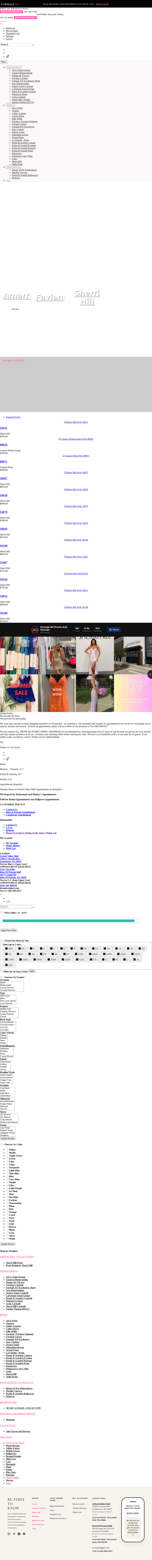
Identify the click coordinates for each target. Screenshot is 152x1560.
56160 (3, 545)
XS (94, 959)
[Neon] (3, 1040)
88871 (3, 461)
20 (143, 948)
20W (123, 954)
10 (85, 948)
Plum (11, 1206)
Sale (8, 901)
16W (95, 954)
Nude (12, 1221)
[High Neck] (7, 1093)
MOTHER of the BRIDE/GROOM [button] (17, 1414)
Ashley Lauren (13, 1326)
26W (25, 959)
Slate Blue (14, 1173)
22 (9, 954)
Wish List (10, 28)
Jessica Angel (12, 1344)
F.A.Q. (9, 827)
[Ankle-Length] (6, 1075)
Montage (10, 1419)
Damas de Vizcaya (15, 1282)
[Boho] (8, 998)
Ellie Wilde (11, 1331)
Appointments (57, 1506)
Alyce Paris (11, 1320)
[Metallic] (3, 1038)
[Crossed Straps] (8, 1025)
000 (10, 948)
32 (67, 954)
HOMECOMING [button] (9, 1271)
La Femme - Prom (15, 1352)
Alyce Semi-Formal (15, 1277)
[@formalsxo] (35, 630)
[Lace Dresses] (8, 1003)
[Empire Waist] (7, 1104)
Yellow (12, 1149)
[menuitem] (79, 28)
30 (56, 954)
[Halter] (7, 1091)
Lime (11, 1161)
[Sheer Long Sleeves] (9, 1122)
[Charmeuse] (5, 1062)
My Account (12, 31)
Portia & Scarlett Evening (19, 1358)
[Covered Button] (8, 1022)
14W (80, 954)
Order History (13, 845)
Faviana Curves (14, 1336)
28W (39, 959)
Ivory (12, 1218)
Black (12, 1230)
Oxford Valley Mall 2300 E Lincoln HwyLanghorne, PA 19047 (11, 859)
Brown (12, 1227)
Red (11, 1209)
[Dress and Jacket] (8, 1001)
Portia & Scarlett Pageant (19, 1360)
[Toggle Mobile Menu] (1, 894)
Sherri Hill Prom (14, 1262)
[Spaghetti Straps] (7, 1133)
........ (8, 1483)
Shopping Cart (13, 33)
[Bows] (7, 1054)
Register (10, 36)
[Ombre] (3, 1043)
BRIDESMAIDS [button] (8, 1402)
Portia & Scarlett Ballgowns (20, 1393)
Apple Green (15, 1155)
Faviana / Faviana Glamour (20, 1334)
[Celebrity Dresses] (9, 1011)
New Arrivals (38, 1520)
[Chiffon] (5, 1064)
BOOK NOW (102, 4)
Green (12, 1158)
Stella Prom (12, 1377)
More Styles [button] (6, 1437)
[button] (14, 67)
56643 (3, 528)
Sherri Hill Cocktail (16, 1306)
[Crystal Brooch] (7, 1056)
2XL (10, 965)
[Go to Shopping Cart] (1, 21)
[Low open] (8, 1030)
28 (44, 954)
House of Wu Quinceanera (19, 1388)
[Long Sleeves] (9, 1120)
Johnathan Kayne (15, 1347)
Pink (11, 1194)
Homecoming (39, 1508)
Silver (12, 1235)
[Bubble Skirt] (9, 1009)
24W (11, 959)
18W (109, 954)
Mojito (12, 1152)
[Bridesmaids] (12, 985)
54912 (3, 596)
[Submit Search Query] (34, 907)
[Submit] (33, 45)
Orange (13, 1212)
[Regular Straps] (7, 1130)
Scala (8, 1371)
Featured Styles (13, 417)
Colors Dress (12, 1328)
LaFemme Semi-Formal (18, 1295)
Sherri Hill (87, 297)
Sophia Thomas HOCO (17, 1309)
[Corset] (9, 1016)
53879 (3, 512)
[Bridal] (12, 982)
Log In (9, 39)
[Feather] (5, 1067)
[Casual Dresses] (12, 988)
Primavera (11, 1366)
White (12, 1238)
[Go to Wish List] (4, 21)
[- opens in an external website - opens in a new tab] (9, 1534)
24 (21, 954)
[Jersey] (5, 1069)
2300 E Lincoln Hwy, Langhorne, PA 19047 (104, 1512)
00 (22, 948)
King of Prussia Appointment (20, 812)
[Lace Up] (8, 1027)
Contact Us (11, 809)
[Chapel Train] (6, 1080)
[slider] (136, 921)
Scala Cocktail (13, 1303)
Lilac (11, 1185)
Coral (12, 1215)
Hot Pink (13, 1197)
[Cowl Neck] (7, 1088)
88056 (3, 444)
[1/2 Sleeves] (9, 1114)
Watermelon (15, 1203)
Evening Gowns (36, 1514)
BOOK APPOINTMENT (11, 12)
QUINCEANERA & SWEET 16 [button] (16, 1382)
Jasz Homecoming (15, 1290)
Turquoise (14, 1167)
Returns (10, 830)
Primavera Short (14, 1301)
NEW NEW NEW (15, 1443)
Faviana (51, 297)
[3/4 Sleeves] (9, 1117)
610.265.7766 (30, 12)
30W (53, 959)
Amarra (18, 295)
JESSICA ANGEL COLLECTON (23, 1408)
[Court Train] (6, 1082)
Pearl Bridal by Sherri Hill (19, 1265)
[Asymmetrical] (6, 1077)
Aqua (12, 1164)
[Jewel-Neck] (7, 1096)
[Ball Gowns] (8, 996)
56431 (3, 427)
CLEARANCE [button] (8, 1425)
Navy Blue (14, 1179)
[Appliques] (7, 1048)
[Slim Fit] (7, 1109)
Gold (11, 1224)
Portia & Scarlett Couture (19, 1355)
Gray (11, 1233)
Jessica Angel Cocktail (17, 1293)
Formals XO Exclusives (17, 1339)
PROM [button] (3, 1315)
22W (137, 954)
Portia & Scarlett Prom (17, 1363)
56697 (3, 478)
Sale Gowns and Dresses (18, 1431)
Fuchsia (13, 1200)
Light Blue (14, 1170)
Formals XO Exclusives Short (21, 1287)
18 (131, 948)
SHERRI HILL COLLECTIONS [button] (17, 1257)
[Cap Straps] (7, 1128)
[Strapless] (7, 1135)
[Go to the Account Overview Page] (1, 23)
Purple (12, 1182)
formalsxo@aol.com (101, 1548)
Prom (34, 1504)
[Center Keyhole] (9, 1014)
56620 (3, 495)
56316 (3, 579)
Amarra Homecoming (17, 1279)
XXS (81, 959)
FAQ (52, 1510)
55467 (3, 562)
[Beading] (7, 1051)
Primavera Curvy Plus (17, 1369)
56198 (3, 613)
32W (67, 959)
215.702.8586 (6, 17)
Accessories (38, 1524)
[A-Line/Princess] (7, 1101)
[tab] (76, 1257)
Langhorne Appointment (18, 815)
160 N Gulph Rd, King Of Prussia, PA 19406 (104, 1534)
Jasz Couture (12, 1342)
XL (138, 959)
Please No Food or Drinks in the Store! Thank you (31, 833)
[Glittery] (3, 1035)
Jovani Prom (12, 1350)
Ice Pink (13, 1191)
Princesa (10, 1396)
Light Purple (15, 1188)
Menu (3, 62)
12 (96, 948)
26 (32, 954)
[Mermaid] (7, 1106)
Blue (11, 1176)
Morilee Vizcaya (14, 1391)
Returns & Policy (58, 1518)
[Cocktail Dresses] (12, 990)
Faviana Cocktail (14, 1285)
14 (108, 948)
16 (119, 948)
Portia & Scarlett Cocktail (19, 1298)
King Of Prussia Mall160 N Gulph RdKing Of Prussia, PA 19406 (13, 875)
